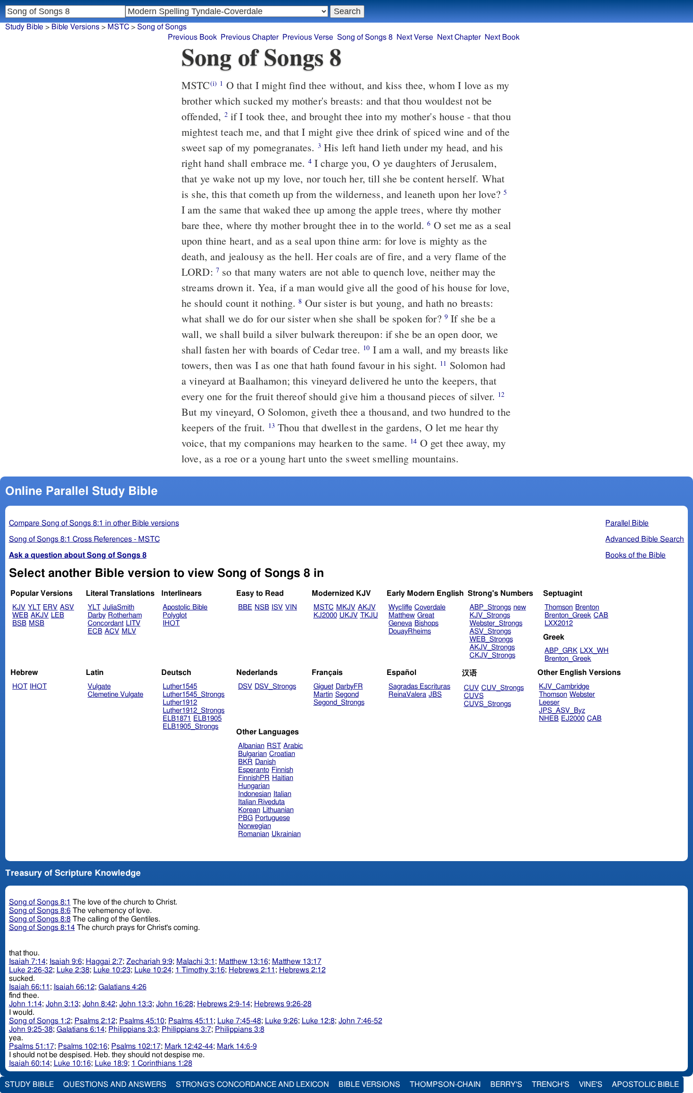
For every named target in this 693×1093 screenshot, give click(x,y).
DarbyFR (349, 686)
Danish (265, 761)
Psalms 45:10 (142, 1021)
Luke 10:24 (153, 970)
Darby (97, 615)
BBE (245, 607)
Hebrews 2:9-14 (223, 1004)
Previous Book (192, 37)
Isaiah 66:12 (74, 987)
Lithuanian (278, 810)
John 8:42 (99, 1004)
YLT (34, 607)
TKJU (369, 615)
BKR (245, 761)
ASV (67, 607)
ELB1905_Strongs (190, 726)
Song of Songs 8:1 (40, 902)
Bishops (426, 623)
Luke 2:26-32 (31, 970)
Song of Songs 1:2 (40, 1021)
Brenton (587, 607)
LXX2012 (558, 623)
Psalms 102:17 (136, 1046)
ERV (50, 607)
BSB (19, 623)
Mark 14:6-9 (237, 1046)
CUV (471, 687)
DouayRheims (409, 631)
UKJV (348, 615)
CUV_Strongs (502, 687)
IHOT (171, 623)
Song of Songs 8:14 (42, 927)
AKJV (40, 615)
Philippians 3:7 (186, 1029)
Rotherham (125, 615)
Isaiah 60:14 (29, 1063)
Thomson (558, 607)
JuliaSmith (118, 607)
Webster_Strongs (496, 623)
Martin (323, 694)
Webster (582, 694)
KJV (18, 607)
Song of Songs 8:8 (40, 919)
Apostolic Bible (645, 1084)
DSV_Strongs (275, 686)
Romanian (253, 834)
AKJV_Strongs (492, 647)
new (519, 607)
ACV (112, 631)
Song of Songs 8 (365, 37)
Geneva (400, 623)
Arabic (293, 745)
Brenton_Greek (567, 615)
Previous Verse (307, 37)
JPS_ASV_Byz (562, 710)
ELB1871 (177, 718)
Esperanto (253, 769)
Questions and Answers (114, 1084)
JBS (435, 694)
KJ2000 (325, 615)
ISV (277, 607)
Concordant (106, 623)
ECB (95, 631)
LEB (57, 615)
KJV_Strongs (490, 615)
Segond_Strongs (339, 702)
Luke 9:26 (281, 1021)
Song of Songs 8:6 (40, 910)
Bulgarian (252, 753)
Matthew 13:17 (297, 961)
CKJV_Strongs (492, 655)
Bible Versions (75, 27)
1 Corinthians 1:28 (162, 1063)
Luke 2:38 (73, 970)
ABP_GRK (561, 650)
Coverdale (430, 607)
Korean (249, 810)
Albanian (251, 745)
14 (413, 440)
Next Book (502, 37)
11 (443, 363)
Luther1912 (180, 702)
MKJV (345, 607)
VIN (291, 607)
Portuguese (272, 818)
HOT (19, 686)
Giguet (323, 686)
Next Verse (414, 37)
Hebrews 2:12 (302, 970)
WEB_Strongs (491, 639)
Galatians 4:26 (123, 987)
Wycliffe (400, 607)
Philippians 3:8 (239, 1029)
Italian (282, 793)
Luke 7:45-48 (239, 1021)
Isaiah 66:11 (29, 987)
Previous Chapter (250, 37)
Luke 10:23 (112, 970)
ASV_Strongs (490, 631)
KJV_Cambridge (564, 686)
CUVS (474, 695)
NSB (262, 607)
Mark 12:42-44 (189, 1046)
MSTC (324, 607)
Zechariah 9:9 (149, 961)
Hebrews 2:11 (252, 970)
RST (274, 745)
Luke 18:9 (111, 1063)
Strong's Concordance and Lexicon (252, 1084)
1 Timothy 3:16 (200, 970)
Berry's (506, 1084)
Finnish (282, 769)
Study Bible (24, 27)
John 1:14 (25, 1004)
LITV (133, 623)
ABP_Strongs (490, 607)
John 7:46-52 (360, 1021)
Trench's (550, 1084)
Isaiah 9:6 (66, 961)
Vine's (590, 1084)
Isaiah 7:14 (27, 961)
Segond (347, 694)
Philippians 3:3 (133, 1029)
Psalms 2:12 (95, 1021)
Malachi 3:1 (195, 961)
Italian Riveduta (261, 801)
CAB (601, 615)
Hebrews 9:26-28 (283, 1004)
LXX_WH (594, 650)
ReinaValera (407, 694)
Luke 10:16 (72, 1063)
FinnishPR (254, 777)
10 (366, 347)
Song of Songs (162, 27)
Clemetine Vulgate (115, 694)
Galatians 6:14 (81, 1029)
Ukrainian (286, 834)
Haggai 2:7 (104, 961)
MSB (36, 623)
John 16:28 (174, 1004)
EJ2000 (573, 718)
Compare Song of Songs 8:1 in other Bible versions (94, 523)
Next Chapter (459, 37)
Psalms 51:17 (31, 1046)
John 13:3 (135, 1004)
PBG (245, 818)
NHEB (549, 718)
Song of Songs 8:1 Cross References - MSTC (84, 539)
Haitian (282, 777)
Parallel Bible (627, 523)
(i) (213, 83)
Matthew (401, 615)
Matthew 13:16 (243, 961)
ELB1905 (207, 718)
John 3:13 (62, 1004)
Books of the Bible (635, 555)
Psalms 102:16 (82, 1046)
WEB (20, 615)
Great (425, 615)
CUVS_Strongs (487, 703)
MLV (129, 631)
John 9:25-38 (31, 1029)
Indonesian (254, 793)
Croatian (282, 753)
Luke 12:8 (318, 1021)
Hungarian (254, 785)
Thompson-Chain (445, 1084)
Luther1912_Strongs (193, 710)
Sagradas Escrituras (419, 686)
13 (271, 425)
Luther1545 (180, 686)
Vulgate (99, 686)
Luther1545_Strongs (193, 694)
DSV (245, 686)
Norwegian (254, 826)
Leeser (549, 702)
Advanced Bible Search (644, 539)
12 (501, 394)
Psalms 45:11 (191, 1021)
